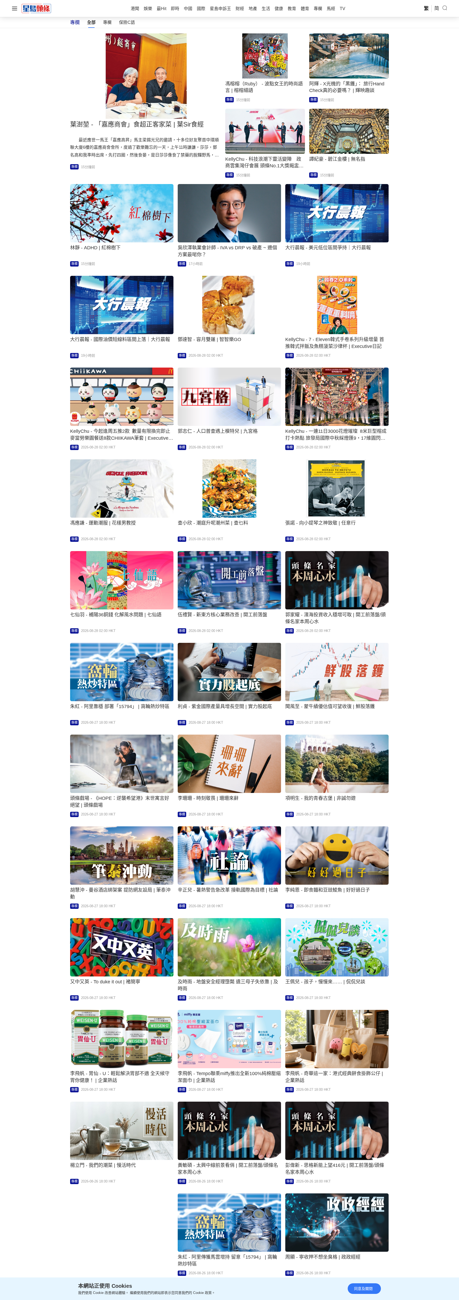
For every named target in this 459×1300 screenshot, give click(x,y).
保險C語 (127, 22)
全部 (91, 22)
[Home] (36, 8)
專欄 (107, 22)
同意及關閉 (363, 1288)
